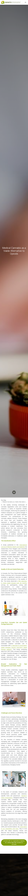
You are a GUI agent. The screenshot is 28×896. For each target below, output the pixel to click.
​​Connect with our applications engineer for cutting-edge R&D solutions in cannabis (14, 842)
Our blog (3, 500)
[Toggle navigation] (25, 2)
